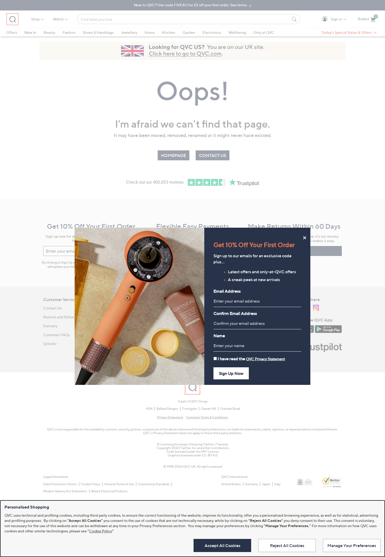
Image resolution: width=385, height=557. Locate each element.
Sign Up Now (231, 373)
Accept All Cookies (222, 545)
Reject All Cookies (287, 545)
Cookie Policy (100, 531)
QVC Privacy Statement (265, 359)
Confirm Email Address (235, 313)
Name (219, 335)
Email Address (227, 291)
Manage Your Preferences (351, 545)
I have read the (251, 358)
